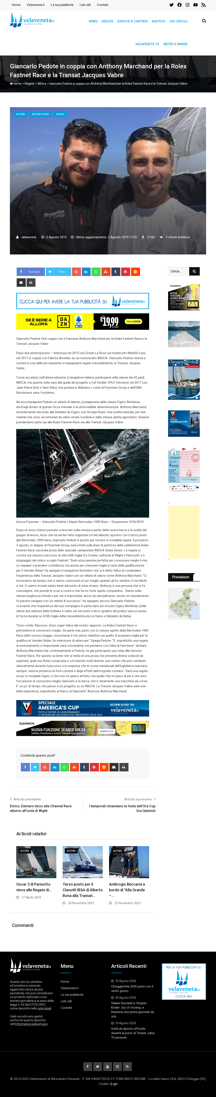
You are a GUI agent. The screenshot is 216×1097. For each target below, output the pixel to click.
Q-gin (113, 1084)
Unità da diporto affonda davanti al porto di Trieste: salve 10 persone (133, 1033)
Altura (42, 83)
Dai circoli (179, 21)
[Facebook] (25, 767)
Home (16, 5)
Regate (107, 21)
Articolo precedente (27, 799)
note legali (44, 1008)
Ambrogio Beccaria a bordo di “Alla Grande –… (127, 890)
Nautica (158, 21)
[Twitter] (35, 767)
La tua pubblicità (62, 5)
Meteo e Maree (175, 44)
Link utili (85, 5)
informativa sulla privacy (31, 1024)
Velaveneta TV (147, 44)
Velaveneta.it (36, 5)
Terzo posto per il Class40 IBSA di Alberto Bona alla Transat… (83, 890)
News (93, 21)
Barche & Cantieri (132, 21)
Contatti (102, 5)
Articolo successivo (138, 799)
